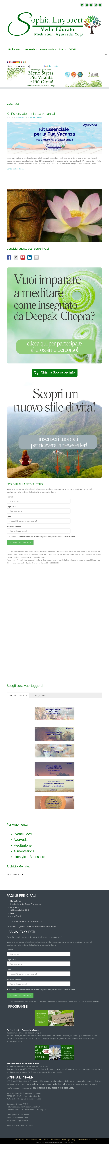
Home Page (15, 901)
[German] (14, 62)
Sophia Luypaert (35, 117)
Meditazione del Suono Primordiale (25, 904)
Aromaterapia (47, 49)
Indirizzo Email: (14, 527)
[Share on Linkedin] (29, 257)
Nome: (10, 497)
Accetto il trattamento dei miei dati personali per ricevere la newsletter (42, 537)
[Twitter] (82, 5)
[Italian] (20, 62)
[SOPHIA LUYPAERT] (54, 24)
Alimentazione (24, 851)
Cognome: (11, 507)
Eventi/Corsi (23, 834)
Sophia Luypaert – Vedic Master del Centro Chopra (30, 1140)
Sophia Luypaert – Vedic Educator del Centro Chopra (33, 926)
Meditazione (14, 49)
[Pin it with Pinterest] (22, 257)
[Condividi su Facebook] (9, 257)
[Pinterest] (95, 5)
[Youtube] (100, 5)
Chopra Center (55, 1140)
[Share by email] (36, 257)
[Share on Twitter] (16, 257)
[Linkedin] (91, 5)
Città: (9, 517)
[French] (8, 62)
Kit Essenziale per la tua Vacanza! (31, 114)
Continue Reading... (15, 169)
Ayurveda (30, 49)
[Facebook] (86, 5)
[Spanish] (17, 62)
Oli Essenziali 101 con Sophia (87, 1140)
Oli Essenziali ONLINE (20, 910)
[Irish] (24, 62)
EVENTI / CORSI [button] (38, 696)
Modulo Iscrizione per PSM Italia (28, 921)
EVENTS (72, 49)
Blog (61, 49)
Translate (53, 66)
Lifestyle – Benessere (29, 857)
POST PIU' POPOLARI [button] (18, 696)
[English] (11, 62)
